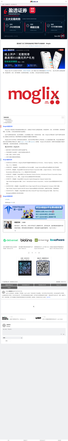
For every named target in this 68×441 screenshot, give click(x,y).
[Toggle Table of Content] (62, 117)
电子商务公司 (14, 4)
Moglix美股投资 (8, 122)
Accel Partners (39, 162)
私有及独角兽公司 (25, 285)
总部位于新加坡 (26, 70)
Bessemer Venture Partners (33, 174)
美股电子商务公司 (9, 285)
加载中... (5, 310)
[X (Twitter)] (15, 230)
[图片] (63, 334)
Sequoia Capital (44, 179)
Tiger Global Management (12, 181)
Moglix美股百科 (8, 119)
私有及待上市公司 (38, 46)
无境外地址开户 (42, 440)
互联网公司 (7, 4)
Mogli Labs (58, 285)
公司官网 (7, 199)
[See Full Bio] (56, 228)
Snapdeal (32, 141)
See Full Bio (52, 228)
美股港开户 (25, 440)
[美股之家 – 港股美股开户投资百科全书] (34, 2)
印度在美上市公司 (42, 285)
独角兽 (57, 188)
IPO (12, 202)
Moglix (9, 287)
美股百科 (11, 291)
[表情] (61, 334)
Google (22, 141)
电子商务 (47, 70)
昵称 (4, 337)
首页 (3, 4)
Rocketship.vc (9, 172)
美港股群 (59, 440)
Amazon (27, 141)
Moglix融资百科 (9, 120)
